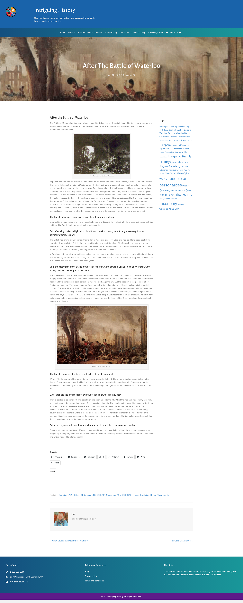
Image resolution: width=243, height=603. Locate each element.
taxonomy (168, 203)
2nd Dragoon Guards (166, 127)
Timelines (124, 32)
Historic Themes (85, 32)
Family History (111, 32)
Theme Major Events (159, 495)
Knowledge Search (156, 32)
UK (103, 495)
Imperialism (163, 157)
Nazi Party (187, 170)
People (98, 32)
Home (62, 32)
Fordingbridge (169, 152)
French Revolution (141, 495)
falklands (178, 149)
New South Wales (174, 173)
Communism (163, 141)
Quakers (163, 190)
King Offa (180, 166)
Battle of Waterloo (176, 133)
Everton (171, 149)
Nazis (161, 173)
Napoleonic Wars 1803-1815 (118, 495)
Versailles (181, 204)
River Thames (177, 194)
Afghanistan (180, 126)
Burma (187, 133)
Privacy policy (91, 576)
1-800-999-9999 (17, 572)
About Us (174, 32)
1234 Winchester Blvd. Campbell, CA (26, 577)
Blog (143, 32)
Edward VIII (176, 145)
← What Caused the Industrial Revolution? (69, 541)
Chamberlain (172, 136)
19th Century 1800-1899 (90, 495)
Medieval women (176, 170)
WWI (177, 209)
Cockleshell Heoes (184, 136)
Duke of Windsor (174, 141)
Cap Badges (163, 136)
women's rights (166, 209)
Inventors (174, 162)
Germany (179, 152)
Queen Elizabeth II (176, 190)
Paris (166, 179)
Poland (185, 186)
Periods (71, 32)
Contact (135, 32)
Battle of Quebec (176, 130)
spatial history (171, 198)
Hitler (186, 152)
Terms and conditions (94, 581)
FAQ (87, 571)
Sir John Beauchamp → (182, 541)
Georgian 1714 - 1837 (68, 495)
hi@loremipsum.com (19, 582)
